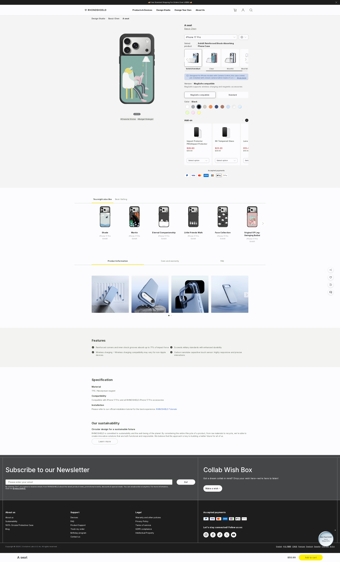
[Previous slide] (242, 120)
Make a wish (211, 488)
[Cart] (235, 10)
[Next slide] (246, 120)
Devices (74, 517)
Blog (7, 529)
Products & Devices (142, 10)
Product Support (78, 525)
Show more (241, 78)
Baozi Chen (190, 28)
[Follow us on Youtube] (233, 534)
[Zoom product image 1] (110, 294)
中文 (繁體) (287, 547)
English (279, 547)
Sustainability (11, 521)
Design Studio (163, 10)
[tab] (102, 199)
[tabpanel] (170, 360)
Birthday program (78, 533)
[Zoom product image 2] (150, 294)
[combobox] (198, 160)
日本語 (294, 547)
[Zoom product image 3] (190, 294)
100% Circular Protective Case (19, 525)
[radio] (187, 107)
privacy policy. (19, 489)
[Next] (245, 59)
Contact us (75, 537)
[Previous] (187, 59)
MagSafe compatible (199, 95)
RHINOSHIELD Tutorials (166, 409)
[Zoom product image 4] (229, 294)
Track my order (78, 529)
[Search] (251, 10)
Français (301, 547)
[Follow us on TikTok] (219, 534)
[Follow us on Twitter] (226, 534)
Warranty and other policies (148, 517)
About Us (200, 10)
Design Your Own (183, 10)
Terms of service (143, 525)
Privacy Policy (141, 521)
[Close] (335, 530)
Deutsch (309, 547)
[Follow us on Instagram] (206, 534)
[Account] (243, 10)
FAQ (72, 521)
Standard (233, 95)
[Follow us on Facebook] (213, 534)
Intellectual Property (144, 533)
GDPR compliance (143, 529)
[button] (243, 37)
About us (9, 517)
